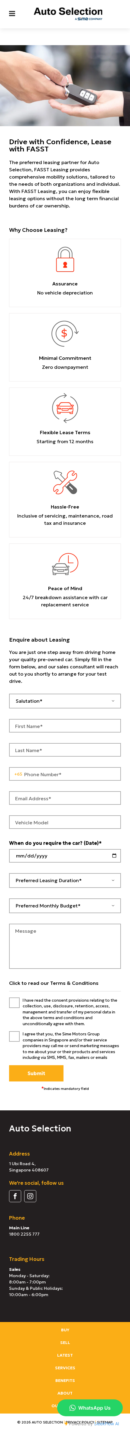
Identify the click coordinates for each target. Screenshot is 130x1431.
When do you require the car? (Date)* (55, 843)
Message (25, 931)
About (65, 1393)
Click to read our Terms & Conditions (54, 983)
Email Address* (33, 798)
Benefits (65, 1380)
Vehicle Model (31, 823)
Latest (65, 1355)
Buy (65, 1330)
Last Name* (28, 750)
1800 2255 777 (24, 1234)
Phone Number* (42, 774)
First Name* (29, 726)
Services (65, 1367)
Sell (65, 1342)
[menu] (12, 14)
